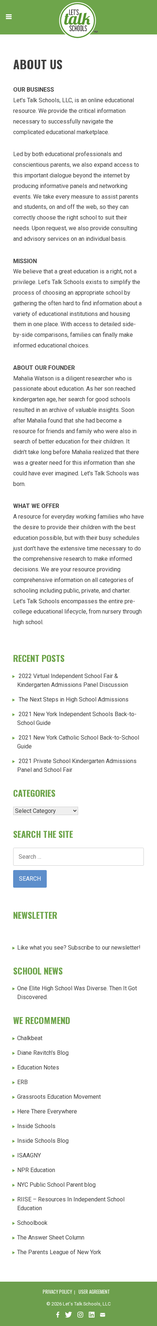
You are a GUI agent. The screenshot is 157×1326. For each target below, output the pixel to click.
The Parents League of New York (59, 1252)
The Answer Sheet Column (50, 1237)
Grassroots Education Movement (59, 1096)
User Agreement (94, 1291)
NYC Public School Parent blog (56, 1184)
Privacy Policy (57, 1291)
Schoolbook (32, 1222)
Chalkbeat (29, 1038)
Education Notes (38, 1067)
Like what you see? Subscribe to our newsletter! (79, 947)
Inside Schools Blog (43, 1140)
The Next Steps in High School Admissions (74, 699)
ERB (22, 1082)
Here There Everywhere (47, 1111)
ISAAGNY (29, 1155)
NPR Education (36, 1170)
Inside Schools (36, 1126)
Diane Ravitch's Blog (43, 1052)
